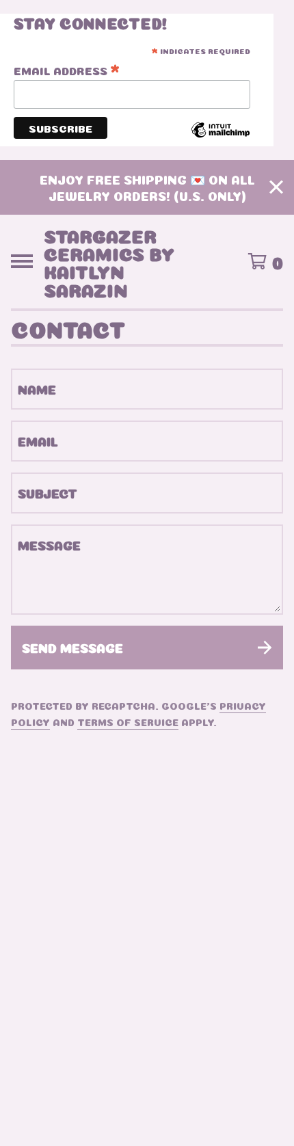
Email (38, 441)
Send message (72, 647)
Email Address (67, 70)
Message (49, 545)
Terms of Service (127, 721)
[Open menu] (22, 261)
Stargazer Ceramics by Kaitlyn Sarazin (109, 261)
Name (37, 389)
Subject (47, 493)
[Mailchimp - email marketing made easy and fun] (220, 138)
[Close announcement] (276, 187)
